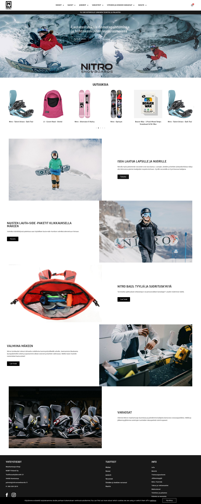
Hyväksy (169, 500)
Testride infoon (80, 34)
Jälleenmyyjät (157, 478)
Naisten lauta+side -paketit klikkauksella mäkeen (39, 225)
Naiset (70, 5)
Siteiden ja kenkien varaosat (119, 5)
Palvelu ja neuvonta (159, 496)
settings (153, 500)
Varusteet (96, 5)
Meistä (154, 471)
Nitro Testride (157, 482)
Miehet (59, 5)
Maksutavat (156, 489)
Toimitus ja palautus (159, 493)
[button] (2, 46)
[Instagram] (13, 495)
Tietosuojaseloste (158, 475)
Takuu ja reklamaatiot (160, 485)
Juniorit (82, 5)
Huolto (141, 5)
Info (153, 467)
